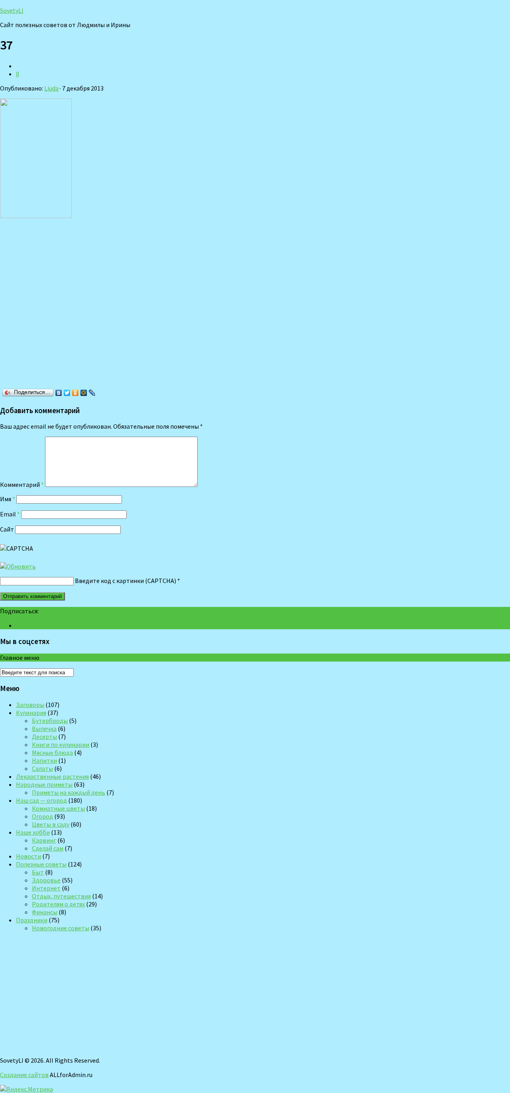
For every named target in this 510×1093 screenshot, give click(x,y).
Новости (28, 856)
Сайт (7, 529)
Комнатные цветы (58, 808)
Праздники (31, 920)
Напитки (44, 760)
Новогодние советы (60, 928)
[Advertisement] (115, 306)
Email (10, 514)
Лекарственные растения (52, 776)
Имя (7, 499)
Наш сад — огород (41, 800)
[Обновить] (18, 566)
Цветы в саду (50, 824)
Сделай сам (47, 848)
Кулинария (31, 713)
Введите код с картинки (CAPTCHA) (125, 581)
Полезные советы (41, 864)
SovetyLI (12, 10)
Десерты (44, 736)
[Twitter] (67, 393)
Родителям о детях (58, 904)
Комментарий (22, 484)
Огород (42, 816)
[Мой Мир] (84, 393)
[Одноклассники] (75, 393)
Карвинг (44, 840)
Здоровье (46, 880)
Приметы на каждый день (68, 792)
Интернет (46, 888)
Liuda (51, 88)
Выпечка (44, 729)
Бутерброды (50, 721)
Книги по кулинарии (60, 744)
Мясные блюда (52, 752)
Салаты (42, 768)
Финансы (44, 912)
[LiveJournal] (92, 393)
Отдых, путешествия (61, 896)
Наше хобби (33, 832)
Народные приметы (44, 784)
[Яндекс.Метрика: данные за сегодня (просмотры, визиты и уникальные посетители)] (26, 1089)
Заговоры (30, 705)
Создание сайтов (24, 1075)
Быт (38, 872)
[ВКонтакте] (59, 393)
